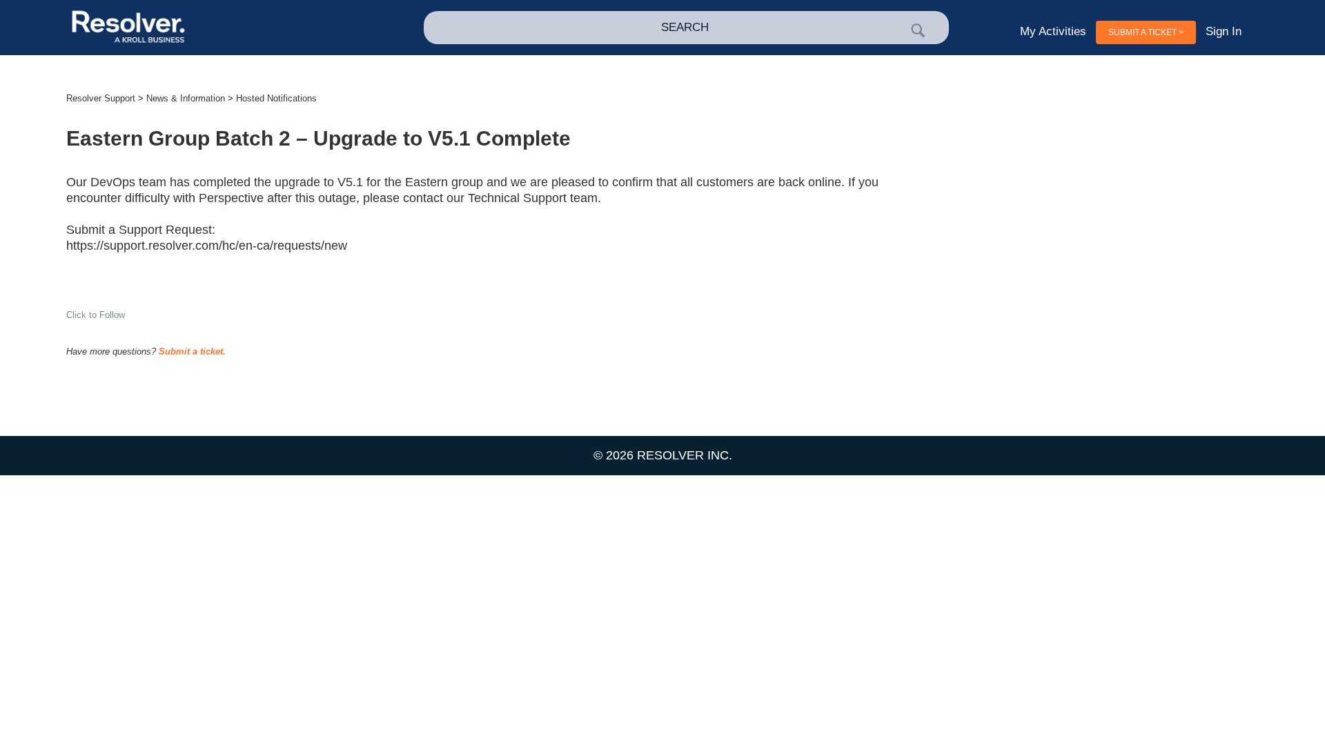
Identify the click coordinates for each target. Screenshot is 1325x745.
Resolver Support (100, 98)
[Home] (185, 28)
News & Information (185, 98)
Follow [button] (112, 315)
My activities (1053, 31)
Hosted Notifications (276, 98)
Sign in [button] (1223, 31)
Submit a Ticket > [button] (1146, 32)
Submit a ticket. (192, 351)
